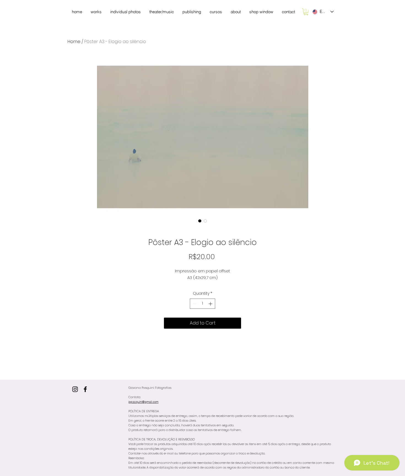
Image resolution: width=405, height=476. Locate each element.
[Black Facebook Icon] (85, 389)
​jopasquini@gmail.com (143, 402)
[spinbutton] (202, 304)
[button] (306, 12)
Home (74, 41)
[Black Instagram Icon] (75, 389)
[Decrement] (194, 304)
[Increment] (210, 304)
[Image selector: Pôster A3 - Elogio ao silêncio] (199, 221)
